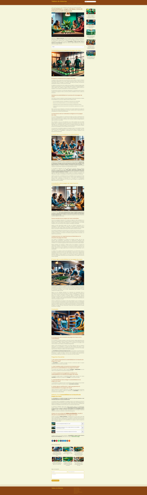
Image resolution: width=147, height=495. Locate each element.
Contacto (74, 3)
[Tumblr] (61, 441)
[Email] (67, 441)
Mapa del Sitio (76, 493)
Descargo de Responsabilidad (78, 492)
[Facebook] (52, 441)
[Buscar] (95, 1)
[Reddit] (69, 441)
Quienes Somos (79, 3)
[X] (54, 441)
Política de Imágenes (77, 491)
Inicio (65, 3)
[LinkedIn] (63, 441)
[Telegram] (65, 441)
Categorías (69, 3)
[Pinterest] (57, 441)
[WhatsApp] (59, 441)
